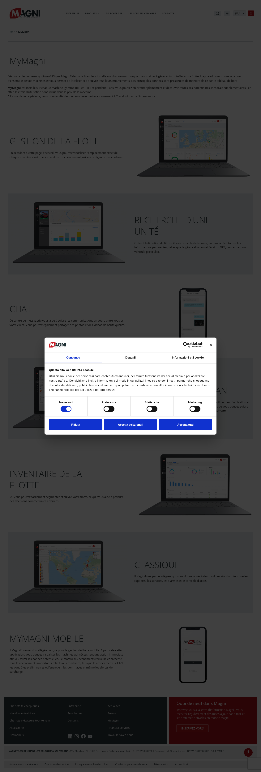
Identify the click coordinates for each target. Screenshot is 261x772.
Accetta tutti (185, 424)
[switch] (109, 409)
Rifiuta (75, 424)
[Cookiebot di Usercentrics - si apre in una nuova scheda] (186, 345)
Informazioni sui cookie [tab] (187, 357)
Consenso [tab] (73, 357)
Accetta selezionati (130, 424)
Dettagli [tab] (130, 357)
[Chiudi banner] (211, 344)
